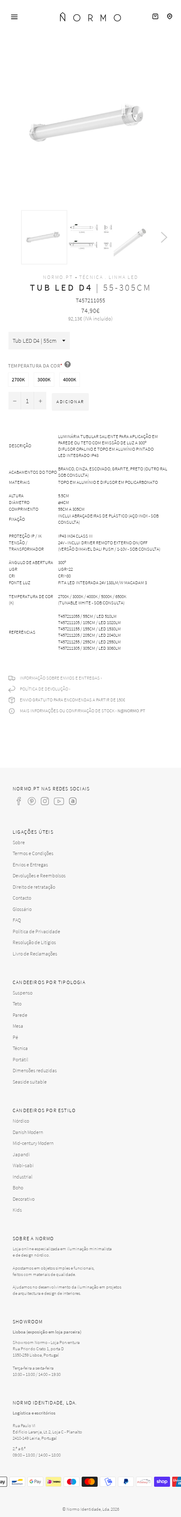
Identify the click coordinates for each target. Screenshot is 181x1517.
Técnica (20, 1048)
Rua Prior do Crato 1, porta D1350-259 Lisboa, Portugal (38, 1352)
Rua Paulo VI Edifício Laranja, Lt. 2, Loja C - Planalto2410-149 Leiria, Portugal (47, 1432)
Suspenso (22, 992)
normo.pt (58, 277)
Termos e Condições (33, 853)
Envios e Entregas (30, 864)
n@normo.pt (131, 711)
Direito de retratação (34, 887)
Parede (20, 1015)
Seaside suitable (30, 1082)
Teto (17, 1003)
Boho (18, 1187)
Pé (15, 1037)
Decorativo (24, 1199)
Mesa (18, 1026)
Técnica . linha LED (108, 277)
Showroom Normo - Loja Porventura (46, 1342)
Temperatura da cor (35, 365)
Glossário (22, 909)
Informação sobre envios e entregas (60, 678)
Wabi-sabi (23, 1165)
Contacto (22, 898)
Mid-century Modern (33, 1143)
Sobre (19, 842)
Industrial (22, 1176)
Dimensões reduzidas (35, 1070)
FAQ (17, 920)
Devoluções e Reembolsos (39, 875)
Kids (17, 1210)
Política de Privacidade (36, 931)
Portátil (20, 1059)
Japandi (21, 1154)
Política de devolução (44, 689)
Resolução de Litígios (34, 942)
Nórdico (21, 1121)
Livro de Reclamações (35, 953)
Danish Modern (28, 1132)
